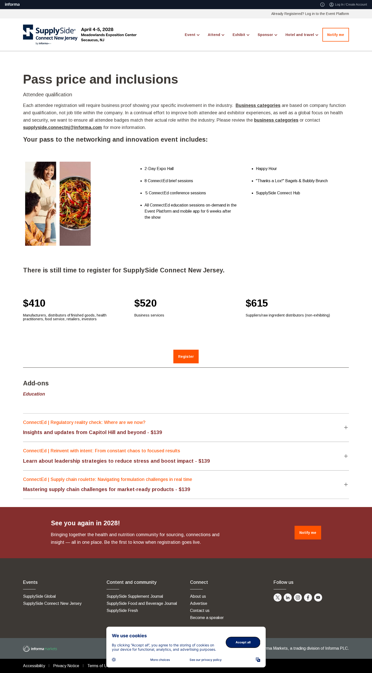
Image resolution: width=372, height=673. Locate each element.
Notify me (335, 35)
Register (186, 356)
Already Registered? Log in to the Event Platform (310, 14)
